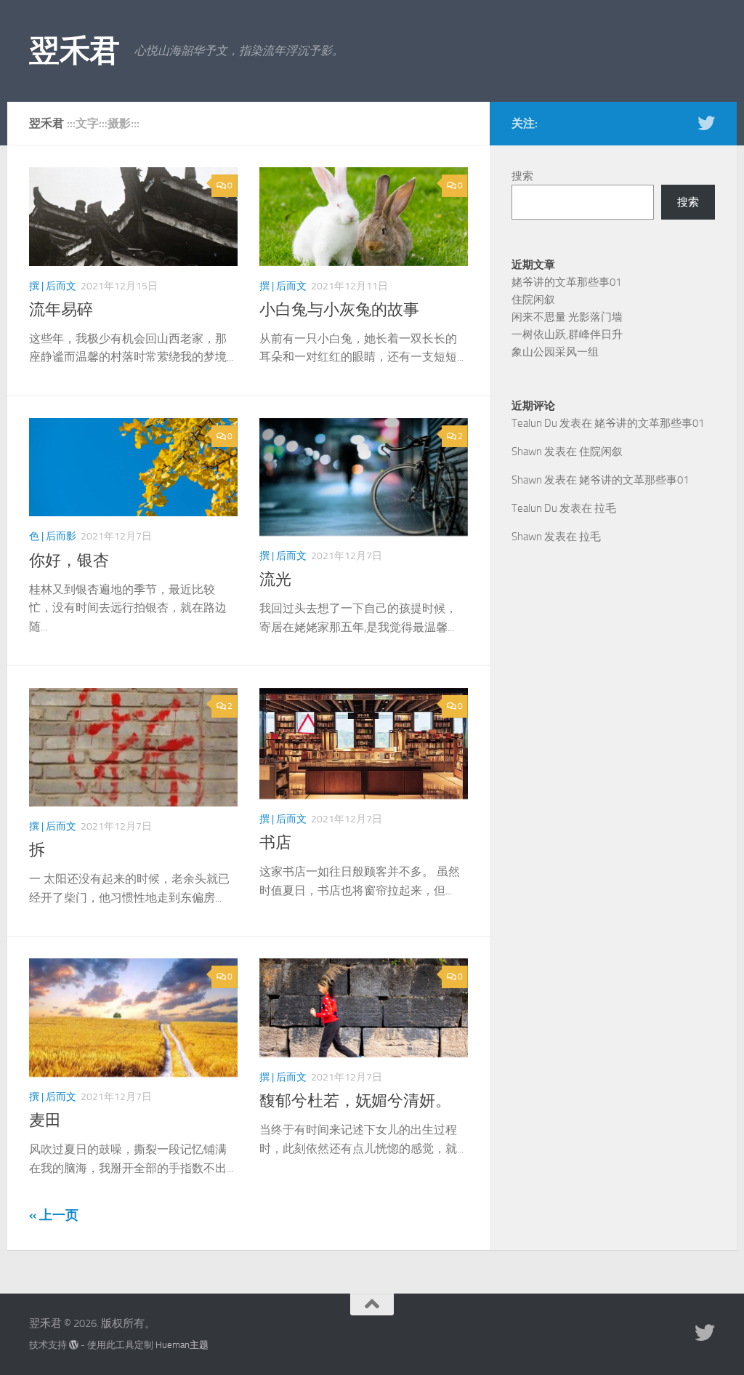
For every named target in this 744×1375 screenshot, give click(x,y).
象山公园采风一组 (555, 351)
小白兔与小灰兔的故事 (339, 309)
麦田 (45, 1120)
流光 (275, 579)
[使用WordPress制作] (73, 1345)
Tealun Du (534, 423)
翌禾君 (74, 51)
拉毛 (605, 508)
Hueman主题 (182, 1344)
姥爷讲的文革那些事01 (566, 282)
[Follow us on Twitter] (706, 123)
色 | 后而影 (52, 536)
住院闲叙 (533, 299)
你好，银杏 (69, 560)
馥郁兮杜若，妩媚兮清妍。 (355, 1100)
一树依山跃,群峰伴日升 (567, 334)
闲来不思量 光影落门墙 (567, 317)
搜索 (522, 176)
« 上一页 (53, 1215)
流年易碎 (61, 309)
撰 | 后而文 (52, 286)
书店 (275, 842)
